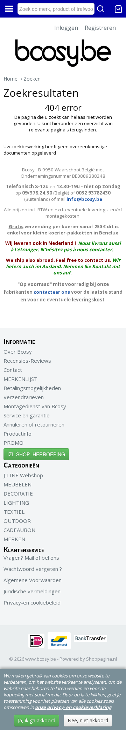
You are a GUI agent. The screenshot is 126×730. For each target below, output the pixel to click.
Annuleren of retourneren (34, 424)
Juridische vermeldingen (32, 591)
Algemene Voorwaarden (33, 580)
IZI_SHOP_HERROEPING (36, 454)
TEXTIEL (14, 511)
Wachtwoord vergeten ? (33, 568)
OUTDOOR (17, 520)
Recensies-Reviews (27, 360)
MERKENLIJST (20, 378)
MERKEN (14, 539)
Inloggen (66, 28)
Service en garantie (27, 415)
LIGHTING (16, 502)
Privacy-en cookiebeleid (32, 602)
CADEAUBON (19, 529)
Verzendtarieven (24, 397)
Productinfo (17, 433)
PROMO (13, 442)
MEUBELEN (17, 484)
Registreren (100, 28)
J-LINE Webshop (23, 475)
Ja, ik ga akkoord (36, 720)
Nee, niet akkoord (88, 720)
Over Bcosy (18, 351)
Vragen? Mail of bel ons (31, 557)
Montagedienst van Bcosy (35, 406)
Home (11, 78)
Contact (13, 369)
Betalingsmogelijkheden (32, 387)
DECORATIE (18, 493)
